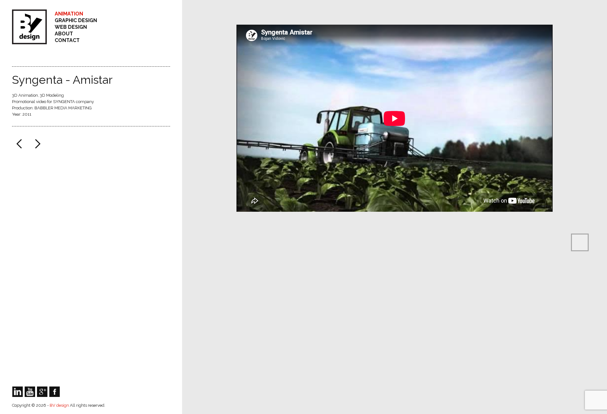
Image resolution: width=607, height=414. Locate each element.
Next (37, 144)
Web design (71, 27)
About (64, 34)
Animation (69, 14)
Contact (67, 40)
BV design (60, 405)
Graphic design (76, 20)
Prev (20, 144)
